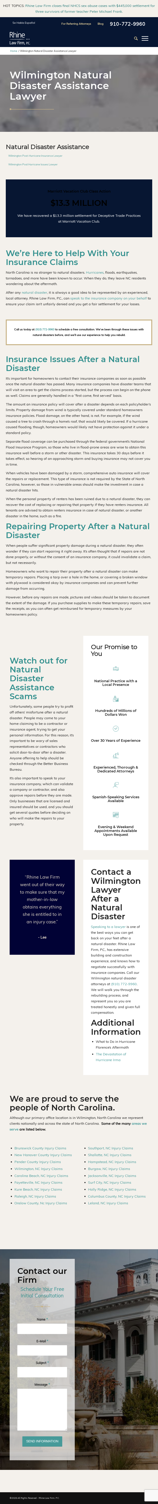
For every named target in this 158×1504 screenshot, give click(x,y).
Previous (21, 902)
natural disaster (34, 292)
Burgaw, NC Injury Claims (109, 1169)
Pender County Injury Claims (37, 1162)
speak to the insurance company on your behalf (108, 298)
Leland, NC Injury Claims (108, 1203)
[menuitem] (134, 38)
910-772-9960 (127, 24)
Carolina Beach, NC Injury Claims (41, 1175)
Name (42, 1319)
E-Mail (42, 1341)
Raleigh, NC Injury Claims (35, 1196)
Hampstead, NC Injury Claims (112, 1162)
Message (42, 1384)
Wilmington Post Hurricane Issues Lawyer (33, 164)
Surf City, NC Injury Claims (109, 1182)
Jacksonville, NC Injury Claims (112, 1175)
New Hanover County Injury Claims (43, 1155)
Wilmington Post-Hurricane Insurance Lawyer (35, 155)
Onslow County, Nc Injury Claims (40, 1203)
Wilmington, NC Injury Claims (38, 1169)
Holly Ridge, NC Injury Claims (112, 1189)
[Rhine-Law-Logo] (20, 38)
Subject (42, 1363)
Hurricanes (95, 272)
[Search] (134, 38)
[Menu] (143, 38)
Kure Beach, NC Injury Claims (38, 1189)
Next (63, 902)
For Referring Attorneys (76, 23)
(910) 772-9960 (44, 329)
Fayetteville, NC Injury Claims (38, 1182)
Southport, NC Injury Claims (110, 1148)
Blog (100, 23)
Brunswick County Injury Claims (40, 1148)
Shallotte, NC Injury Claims (109, 1155)
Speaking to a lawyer (108, 926)
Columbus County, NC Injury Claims (117, 1196)
